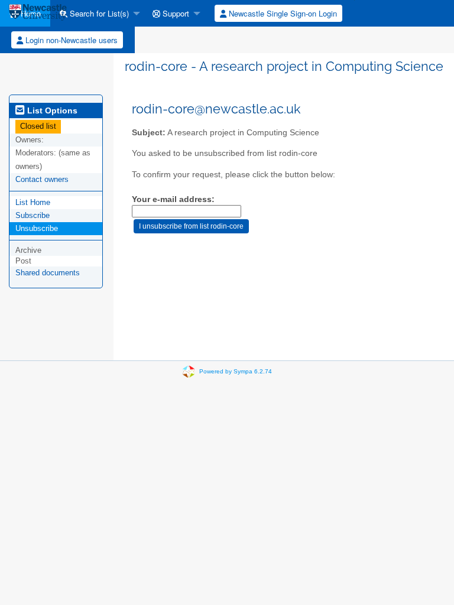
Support (174, 13)
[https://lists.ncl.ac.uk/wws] (38, 13)
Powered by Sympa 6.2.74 (235, 371)
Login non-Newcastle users (70, 39)
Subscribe (32, 215)
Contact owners (42, 179)
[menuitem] (96, 13)
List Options (51, 110)
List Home (32, 202)
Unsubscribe (36, 228)
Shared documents (47, 272)
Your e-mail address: (173, 199)
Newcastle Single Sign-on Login (281, 13)
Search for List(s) (98, 13)
